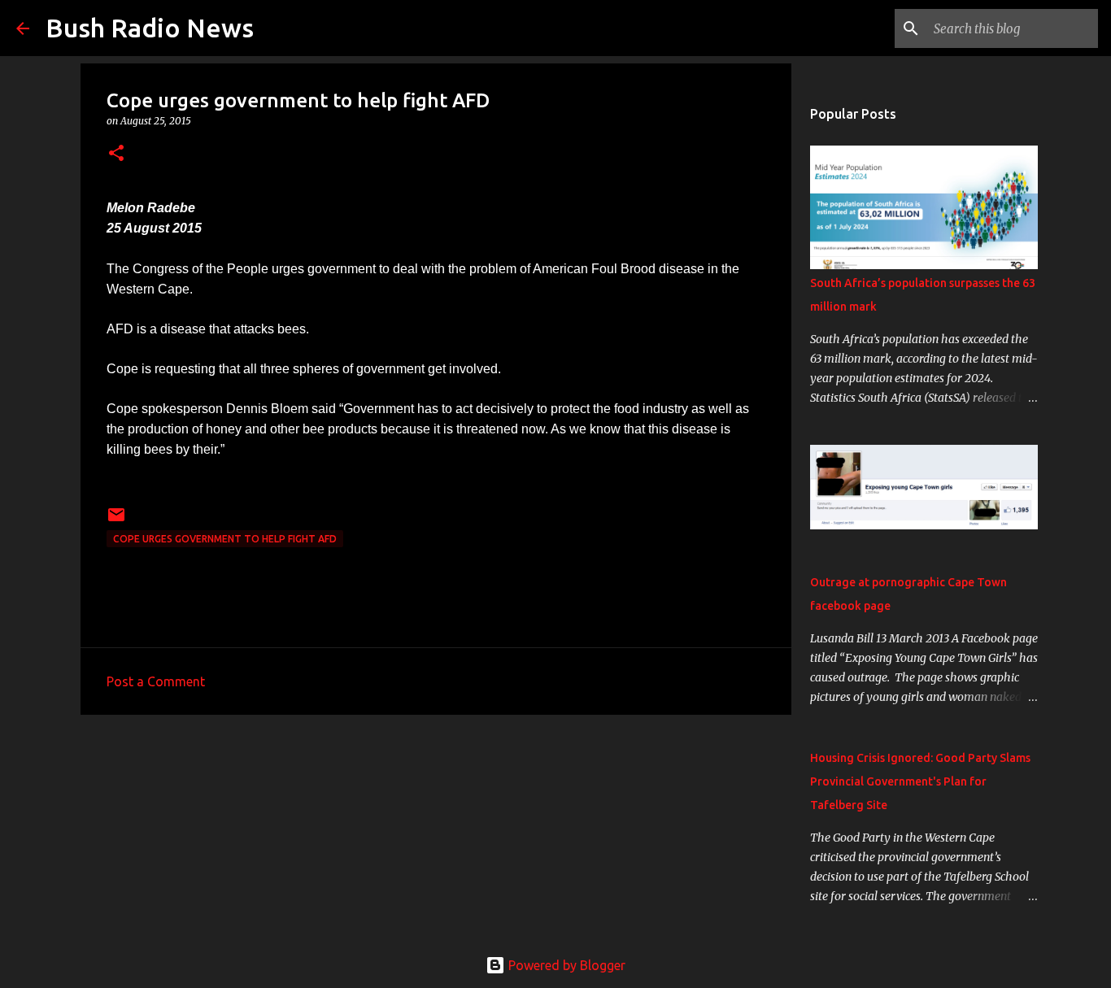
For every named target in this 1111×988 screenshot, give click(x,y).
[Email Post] (116, 521)
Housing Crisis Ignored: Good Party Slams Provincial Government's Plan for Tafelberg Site (920, 781)
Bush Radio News (150, 27)
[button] (116, 154)
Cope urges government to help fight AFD (225, 538)
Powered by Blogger (565, 965)
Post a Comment (156, 681)
